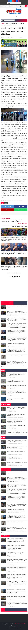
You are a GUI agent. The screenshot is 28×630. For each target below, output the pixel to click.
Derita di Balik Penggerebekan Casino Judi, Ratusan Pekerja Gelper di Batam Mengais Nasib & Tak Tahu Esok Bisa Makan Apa (13, 239)
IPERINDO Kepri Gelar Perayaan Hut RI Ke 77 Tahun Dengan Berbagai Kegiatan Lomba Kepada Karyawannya (16, 374)
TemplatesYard (21, 623)
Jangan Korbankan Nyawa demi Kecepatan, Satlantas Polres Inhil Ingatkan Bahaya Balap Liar (16, 345)
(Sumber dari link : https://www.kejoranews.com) (11, 200)
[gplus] (13, 1)
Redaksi (17, 626)
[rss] (18, 628)
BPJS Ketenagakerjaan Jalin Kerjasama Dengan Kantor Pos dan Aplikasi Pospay (15, 380)
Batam (6, 23)
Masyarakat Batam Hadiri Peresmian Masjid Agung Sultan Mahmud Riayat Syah (16, 420)
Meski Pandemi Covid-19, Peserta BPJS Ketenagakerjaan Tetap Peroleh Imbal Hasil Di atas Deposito (17, 392)
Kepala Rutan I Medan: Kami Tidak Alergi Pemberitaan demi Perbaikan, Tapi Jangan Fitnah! (17, 319)
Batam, (24, 37)
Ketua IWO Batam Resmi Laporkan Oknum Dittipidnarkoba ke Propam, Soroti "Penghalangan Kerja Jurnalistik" (13, 253)
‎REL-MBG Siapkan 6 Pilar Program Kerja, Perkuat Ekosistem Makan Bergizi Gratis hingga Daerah (17, 603)
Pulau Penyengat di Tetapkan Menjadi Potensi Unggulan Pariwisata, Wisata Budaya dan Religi (17, 431)
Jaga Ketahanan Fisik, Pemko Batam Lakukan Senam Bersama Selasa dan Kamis (17, 441)
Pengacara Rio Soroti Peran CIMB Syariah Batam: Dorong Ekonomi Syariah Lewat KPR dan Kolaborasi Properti (16, 351)
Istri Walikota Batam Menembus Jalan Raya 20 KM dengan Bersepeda (17, 446)
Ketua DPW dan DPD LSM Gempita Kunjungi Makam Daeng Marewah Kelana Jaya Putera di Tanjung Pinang (16, 409)
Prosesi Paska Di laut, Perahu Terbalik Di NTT (17, 306)
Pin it (9, 210)
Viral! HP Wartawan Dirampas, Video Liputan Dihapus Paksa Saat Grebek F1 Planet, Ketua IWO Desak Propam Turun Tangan (14, 268)
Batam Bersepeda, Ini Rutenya (13, 457)
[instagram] (18, 1)
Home (2, 23)
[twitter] (11, 1)
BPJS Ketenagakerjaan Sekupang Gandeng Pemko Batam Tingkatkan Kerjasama (16, 386)
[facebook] (9, 1)
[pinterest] (14, 1)
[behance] (16, 1)
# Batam (6, 203)
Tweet (9, 206)
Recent (5, 535)
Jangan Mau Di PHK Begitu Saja (15, 355)
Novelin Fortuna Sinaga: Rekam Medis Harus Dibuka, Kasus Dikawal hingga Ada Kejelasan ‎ (17, 597)
